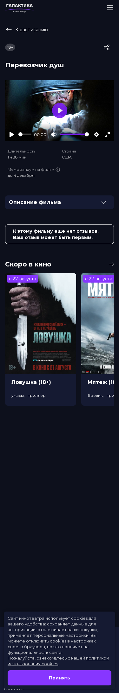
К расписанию (31, 30)
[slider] (24, 134)
